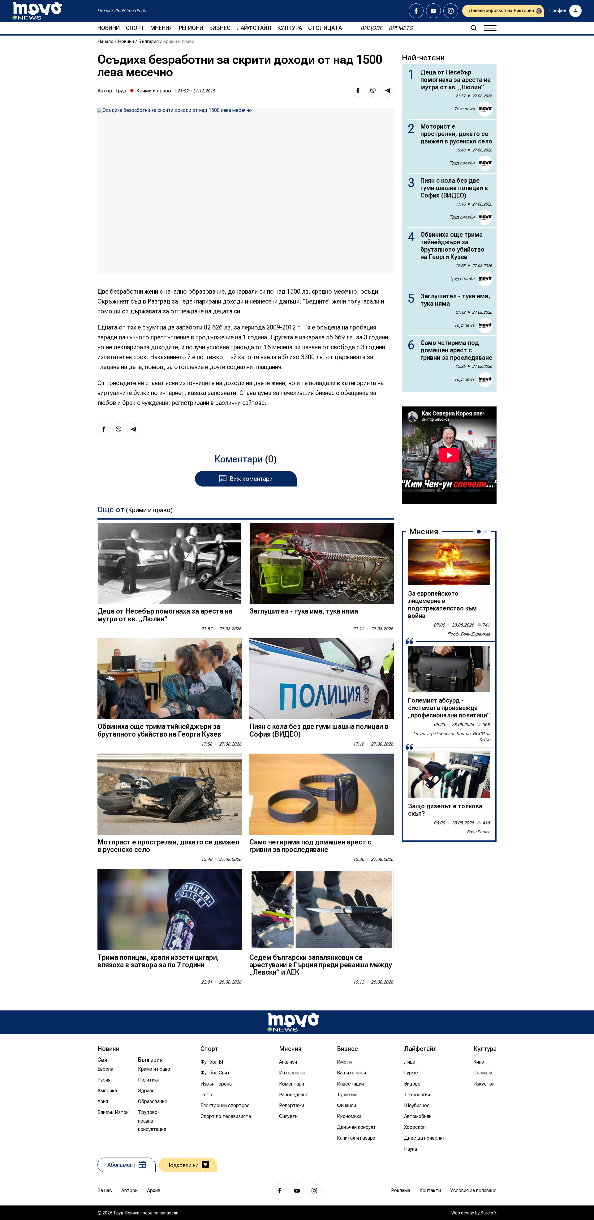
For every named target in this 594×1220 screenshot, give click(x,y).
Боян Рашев (478, 831)
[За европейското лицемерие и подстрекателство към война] (449, 562)
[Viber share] (373, 90)
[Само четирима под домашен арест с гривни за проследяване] (321, 794)
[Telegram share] (387, 90)
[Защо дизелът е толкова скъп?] (449, 774)
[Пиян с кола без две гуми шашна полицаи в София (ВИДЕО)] (321, 679)
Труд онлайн (462, 162)
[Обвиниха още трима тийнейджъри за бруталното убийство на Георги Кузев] (169, 679)
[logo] (37, 11)
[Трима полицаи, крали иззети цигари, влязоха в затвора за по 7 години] (169, 909)
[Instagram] (450, 10)
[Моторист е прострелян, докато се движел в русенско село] (169, 794)
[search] (474, 28)
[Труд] (293, 1022)
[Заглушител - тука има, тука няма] (321, 563)
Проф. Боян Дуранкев (468, 633)
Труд (120, 90)
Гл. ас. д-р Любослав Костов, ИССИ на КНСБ (451, 736)
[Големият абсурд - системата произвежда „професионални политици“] (449, 669)
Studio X (488, 1212)
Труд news (464, 108)
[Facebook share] (358, 90)
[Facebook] (416, 10)
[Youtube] (433, 10)
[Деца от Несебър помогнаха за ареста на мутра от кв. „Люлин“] (169, 563)
